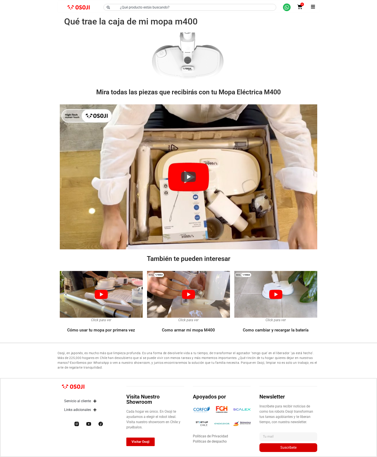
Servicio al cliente (77, 401)
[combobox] (189, 7)
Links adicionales (77, 410)
